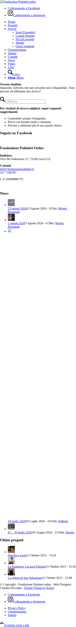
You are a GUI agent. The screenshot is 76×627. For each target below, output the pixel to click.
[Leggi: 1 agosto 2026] (11, 219)
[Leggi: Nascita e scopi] (11, 551)
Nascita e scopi (17, 555)
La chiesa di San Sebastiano (25, 577)
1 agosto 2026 (16, 223)
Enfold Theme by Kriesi (39, 588)
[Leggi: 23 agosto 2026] (11, 205)
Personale (14, 212)
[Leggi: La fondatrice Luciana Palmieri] (11, 563)
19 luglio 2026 (17, 521)
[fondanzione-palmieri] (18, 1)
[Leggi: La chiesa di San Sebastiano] (11, 574)
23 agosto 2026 (17, 208)
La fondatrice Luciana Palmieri (27, 566)
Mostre (62, 208)
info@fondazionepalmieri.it (17, 169)
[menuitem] (42, 22)
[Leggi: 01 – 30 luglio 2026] (11, 529)
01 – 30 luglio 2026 (20, 532)
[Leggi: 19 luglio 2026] (11, 231)
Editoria (63, 521)
